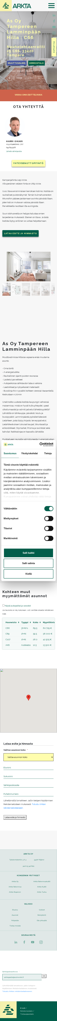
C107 (8, 639)
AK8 (8, 645)
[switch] (48, 518)
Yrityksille (15, 920)
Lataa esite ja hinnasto (20, 233)
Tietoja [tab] (48, 453)
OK (44, 976)
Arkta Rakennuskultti (41, 881)
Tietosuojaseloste (27, 1014)
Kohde (19, 78)
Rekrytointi (42, 915)
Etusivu (15, 910)
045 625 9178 (11, 147)
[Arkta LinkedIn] (54, 21)
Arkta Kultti (41, 887)
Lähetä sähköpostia (14, 151)
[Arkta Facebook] (54, 15)
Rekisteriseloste (26, 1011)
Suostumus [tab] (10, 453)
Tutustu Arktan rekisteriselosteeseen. (17, 991)
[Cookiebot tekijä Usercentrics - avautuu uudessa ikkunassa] (40, 444)
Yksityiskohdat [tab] (29, 453)
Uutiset (42, 910)
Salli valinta (28, 563)
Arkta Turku (42, 892)
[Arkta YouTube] (54, 27)
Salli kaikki (28, 552)
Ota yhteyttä (54, 47)
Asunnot (15, 915)
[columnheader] (12, 622)
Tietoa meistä (15, 926)
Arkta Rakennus (15, 887)
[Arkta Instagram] (54, 33)
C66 (8, 628)
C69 (8, 634)
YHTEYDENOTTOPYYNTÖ (28, 163)
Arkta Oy (15, 881)
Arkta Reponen (15, 892)
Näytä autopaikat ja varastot (18, 606)
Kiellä (28, 573)
